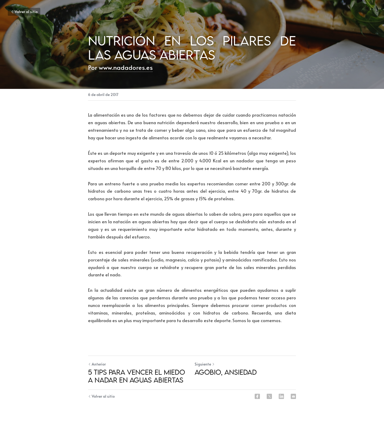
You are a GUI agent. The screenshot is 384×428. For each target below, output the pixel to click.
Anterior (99, 364)
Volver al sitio (26, 11)
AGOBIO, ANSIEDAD (226, 372)
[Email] (293, 396)
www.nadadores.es (126, 67)
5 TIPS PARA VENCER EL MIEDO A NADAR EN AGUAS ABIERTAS (136, 376)
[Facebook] (257, 396)
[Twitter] (269, 396)
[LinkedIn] (281, 396)
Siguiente (203, 364)
